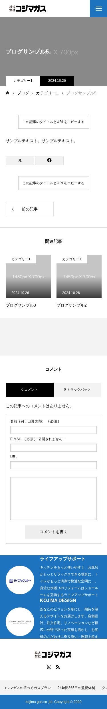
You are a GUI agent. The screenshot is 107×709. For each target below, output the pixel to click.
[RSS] (58, 667)
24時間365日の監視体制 (76, 688)
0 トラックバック (77, 390)
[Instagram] (49, 667)
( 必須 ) (34, 421)
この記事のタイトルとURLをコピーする (53, 122)
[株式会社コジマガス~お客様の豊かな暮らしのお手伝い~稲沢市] (28, 8)
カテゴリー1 (23, 81)
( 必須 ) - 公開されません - (37, 439)
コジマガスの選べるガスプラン (27, 688)
